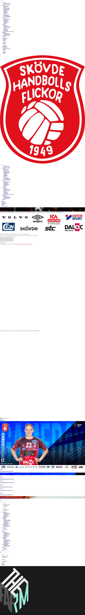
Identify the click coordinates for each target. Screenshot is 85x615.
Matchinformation (4, 517)
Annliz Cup (4, 40)
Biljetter (5, 7)
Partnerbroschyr (6, 20)
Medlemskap (3, 32)
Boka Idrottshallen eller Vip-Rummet (9, 31)
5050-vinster (5, 45)
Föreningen (3, 24)
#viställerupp (5, 23)
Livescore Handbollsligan (7, 16)
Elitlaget (5, 2)
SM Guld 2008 (5, 46)
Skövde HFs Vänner (6, 35)
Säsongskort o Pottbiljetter (7, 520)
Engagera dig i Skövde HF (7, 48)
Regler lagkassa (6, 29)
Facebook (4, 42)
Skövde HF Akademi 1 (7, 3)
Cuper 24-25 (3, 202)
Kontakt (4, 37)
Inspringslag (5, 10)
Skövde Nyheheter (4, 203)
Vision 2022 (5, 39)
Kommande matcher (6, 5)
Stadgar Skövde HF (6, 514)
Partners (3, 17)
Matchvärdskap (6, 12)
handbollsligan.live (6, 15)
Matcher (5, 518)
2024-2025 (3, 201)
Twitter (4, 53)
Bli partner (5, 22)
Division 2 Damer (6, 14)
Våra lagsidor (5, 516)
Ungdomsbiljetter (6, 523)
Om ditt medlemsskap (7, 33)
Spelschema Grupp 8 (3, 242)
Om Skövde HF (5, 38)
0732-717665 (5, 529)
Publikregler (5, 11)
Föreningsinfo (5, 25)
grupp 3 (37, 235)
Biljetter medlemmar (6, 8)
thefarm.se (3, 614)
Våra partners (5, 18)
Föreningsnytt (5, 30)
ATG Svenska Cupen (5, 206)
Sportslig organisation (7, 27)
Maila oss (5, 528)
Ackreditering (5, 522)
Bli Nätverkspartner (6, 21)
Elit (2, 164)
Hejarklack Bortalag (6, 9)
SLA (2, 205)
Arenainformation (6, 6)
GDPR (3, 530)
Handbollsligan (4, 36)
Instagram (4, 43)
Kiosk (4, 13)
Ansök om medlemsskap (7, 34)
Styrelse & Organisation (7, 26)
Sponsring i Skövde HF (7, 19)
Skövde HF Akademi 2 (7, 4)
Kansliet (5, 28)
